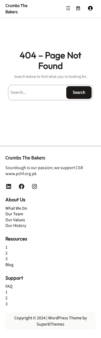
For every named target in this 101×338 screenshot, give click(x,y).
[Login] (90, 8)
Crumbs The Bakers (16, 8)
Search (79, 92)
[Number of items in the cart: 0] (78, 8)
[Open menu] (68, 8)
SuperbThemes (50, 324)
